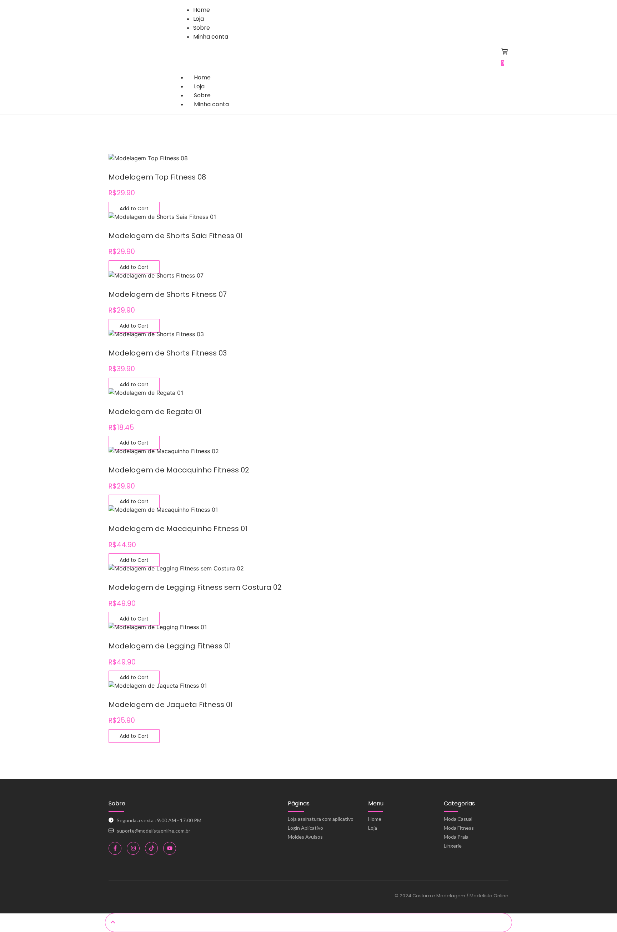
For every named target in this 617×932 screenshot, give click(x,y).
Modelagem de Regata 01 (155, 412)
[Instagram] (133, 848)
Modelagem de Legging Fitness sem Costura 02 (195, 587)
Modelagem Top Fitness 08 (157, 177)
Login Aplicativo (305, 828)
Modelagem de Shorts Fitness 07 (168, 294)
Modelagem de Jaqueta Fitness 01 (171, 705)
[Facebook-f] (115, 848)
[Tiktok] (151, 848)
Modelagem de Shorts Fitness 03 (168, 353)
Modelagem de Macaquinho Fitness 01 (178, 529)
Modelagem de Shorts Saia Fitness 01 (176, 236)
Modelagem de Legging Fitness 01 (170, 646)
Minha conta (211, 104)
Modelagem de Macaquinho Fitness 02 (179, 470)
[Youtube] (169, 848)
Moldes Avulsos (305, 837)
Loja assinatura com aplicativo (320, 819)
